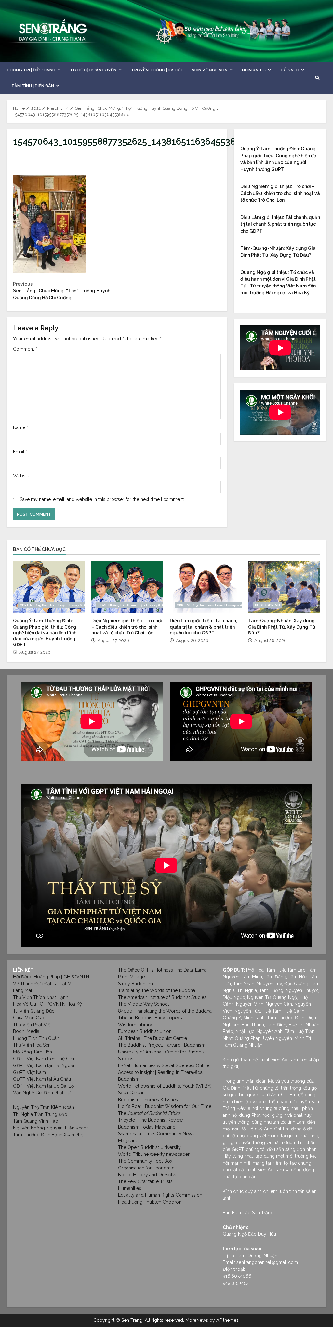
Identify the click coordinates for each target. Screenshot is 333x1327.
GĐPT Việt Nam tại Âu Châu (42, 1079)
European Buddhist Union (145, 1031)
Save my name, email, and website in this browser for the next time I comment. (102, 499)
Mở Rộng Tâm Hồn (32, 1051)
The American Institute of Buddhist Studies (162, 997)
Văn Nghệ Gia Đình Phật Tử (41, 1092)
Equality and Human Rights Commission (160, 1195)
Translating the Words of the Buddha (156, 990)
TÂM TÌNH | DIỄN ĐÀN (32, 85)
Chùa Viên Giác (29, 1017)
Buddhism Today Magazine (146, 1126)
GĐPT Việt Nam (29, 1072)
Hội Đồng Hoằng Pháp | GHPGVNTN (51, 976)
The (149, 1113)
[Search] (317, 78)
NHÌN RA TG (254, 70)
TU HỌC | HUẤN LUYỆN (93, 70)
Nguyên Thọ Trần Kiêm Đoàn (43, 1107)
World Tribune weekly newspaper (154, 1154)
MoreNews (196, 1320)
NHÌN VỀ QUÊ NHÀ (209, 70)
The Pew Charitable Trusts (145, 1181)
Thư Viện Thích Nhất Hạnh (40, 997)
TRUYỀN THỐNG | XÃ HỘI (156, 70)
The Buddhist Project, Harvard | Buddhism (162, 1045)
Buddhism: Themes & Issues (148, 1099)
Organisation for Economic (146, 1167)
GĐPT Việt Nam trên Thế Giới (43, 1058)
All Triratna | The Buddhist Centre (152, 1038)
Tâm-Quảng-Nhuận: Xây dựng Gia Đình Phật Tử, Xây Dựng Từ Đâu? (284, 587)
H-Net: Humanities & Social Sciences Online (163, 1065)
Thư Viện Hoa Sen (32, 1045)
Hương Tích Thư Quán (36, 1038)
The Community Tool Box (145, 1161)
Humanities (129, 1188)
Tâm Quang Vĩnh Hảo (35, 1121)
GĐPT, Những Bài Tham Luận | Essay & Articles (58, 605)
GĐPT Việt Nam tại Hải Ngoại (43, 1065)
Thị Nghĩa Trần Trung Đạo (40, 1114)
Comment (25, 348)
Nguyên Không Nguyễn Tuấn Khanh (51, 1127)
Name (20, 427)
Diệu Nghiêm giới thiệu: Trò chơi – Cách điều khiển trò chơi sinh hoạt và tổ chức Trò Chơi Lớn (280, 193)
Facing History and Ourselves (149, 1174)
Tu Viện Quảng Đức (33, 1011)
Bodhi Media (26, 1031)
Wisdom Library (135, 1024)
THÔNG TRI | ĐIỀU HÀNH (31, 70)
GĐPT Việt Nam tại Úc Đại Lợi (44, 1086)
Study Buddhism (135, 983)
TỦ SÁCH (289, 70)
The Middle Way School (143, 1004)
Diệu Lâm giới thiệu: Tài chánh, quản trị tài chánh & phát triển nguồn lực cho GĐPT (280, 224)
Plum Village (131, 976)
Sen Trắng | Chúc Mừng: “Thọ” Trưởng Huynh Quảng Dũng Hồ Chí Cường (61, 290)
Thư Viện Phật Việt (32, 1024)
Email (20, 451)
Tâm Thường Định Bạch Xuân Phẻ (48, 1134)
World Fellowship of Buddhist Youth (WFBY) (165, 1086)
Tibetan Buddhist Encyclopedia (151, 1017)
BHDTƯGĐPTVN (267, 605)
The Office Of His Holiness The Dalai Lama (162, 970)
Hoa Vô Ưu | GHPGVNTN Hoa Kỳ (47, 1004)
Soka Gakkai (130, 1092)
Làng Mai (22, 990)
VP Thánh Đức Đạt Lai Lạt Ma (43, 983)
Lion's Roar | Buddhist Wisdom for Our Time (164, 1106)
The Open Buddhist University (149, 1147)
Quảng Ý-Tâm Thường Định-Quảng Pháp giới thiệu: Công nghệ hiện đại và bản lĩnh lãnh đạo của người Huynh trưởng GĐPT (49, 587)
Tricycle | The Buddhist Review (150, 1120)
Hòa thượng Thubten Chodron (149, 1202)
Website (21, 475)
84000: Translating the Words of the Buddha (165, 1011)
